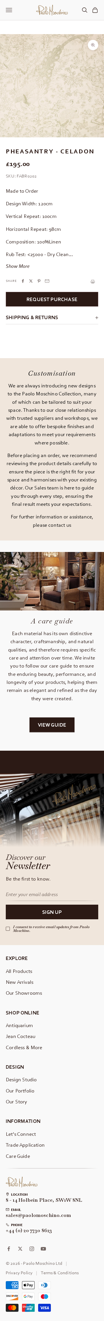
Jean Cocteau (20, 1036)
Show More (17, 266)
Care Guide (18, 1156)
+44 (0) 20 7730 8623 (29, 1230)
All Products (19, 971)
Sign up (52, 912)
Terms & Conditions (60, 1272)
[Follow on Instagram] (32, 1249)
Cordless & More (24, 1047)
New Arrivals (19, 982)
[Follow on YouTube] (43, 1249)
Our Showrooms (24, 993)
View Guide (52, 725)
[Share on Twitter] (31, 281)
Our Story (16, 1101)
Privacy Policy (19, 1272)
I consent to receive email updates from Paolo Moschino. (51, 928)
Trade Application (25, 1145)
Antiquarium (19, 1025)
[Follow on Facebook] (9, 1249)
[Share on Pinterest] (39, 281)
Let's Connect (21, 1134)
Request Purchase (52, 299)
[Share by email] (47, 281)
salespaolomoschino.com (38, 1215)
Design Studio (21, 1079)
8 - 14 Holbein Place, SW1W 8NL (44, 1200)
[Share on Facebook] (23, 281)
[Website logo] (22, 1182)
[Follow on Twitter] (20, 1249)
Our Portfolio (20, 1091)
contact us (59, 525)
